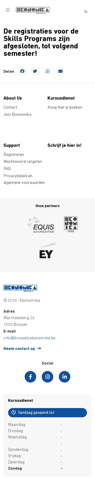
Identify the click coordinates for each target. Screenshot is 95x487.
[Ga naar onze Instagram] (47, 377)
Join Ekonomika (17, 115)
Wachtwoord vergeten (22, 162)
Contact (10, 108)
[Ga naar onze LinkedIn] (64, 377)
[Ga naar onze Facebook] (30, 377)
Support (11, 145)
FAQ (7, 169)
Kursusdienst (61, 98)
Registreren (13, 155)
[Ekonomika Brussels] (33, 13)
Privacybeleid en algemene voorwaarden (24, 179)
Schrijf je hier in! (65, 145)
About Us (12, 98)
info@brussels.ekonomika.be (29, 338)
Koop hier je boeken (65, 108)
